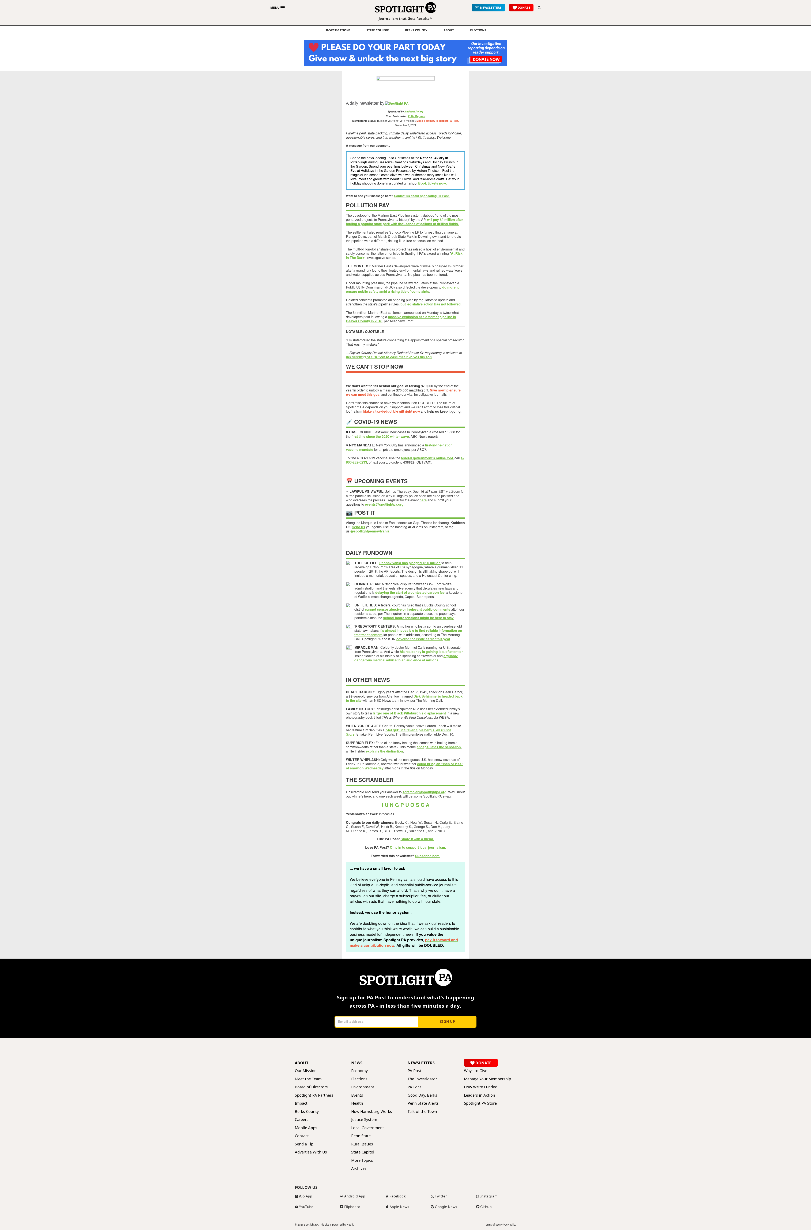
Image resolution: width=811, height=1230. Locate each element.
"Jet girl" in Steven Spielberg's (398, 732)
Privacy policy (508, 1224)
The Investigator (422, 1079)
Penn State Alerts (423, 1103)
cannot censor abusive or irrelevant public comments (407, 609)
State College (377, 30)
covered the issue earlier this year (423, 638)
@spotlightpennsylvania (369, 531)
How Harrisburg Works (371, 1111)
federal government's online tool (427, 458)
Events (357, 1095)
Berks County (416, 30)
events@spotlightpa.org (384, 504)
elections (478, 30)
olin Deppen (417, 116)
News (357, 1062)
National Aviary (413, 111)
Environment (362, 1087)
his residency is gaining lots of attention (432, 651)
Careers (301, 1119)
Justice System (364, 1119)
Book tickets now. (432, 183)
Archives (358, 1168)
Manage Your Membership (487, 1079)
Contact (302, 1135)
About (449, 30)
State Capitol (362, 1152)
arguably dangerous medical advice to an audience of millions (406, 657)
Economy (359, 1070)
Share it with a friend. (417, 838)
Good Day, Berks (422, 1095)
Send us (358, 526)
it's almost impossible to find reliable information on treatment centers (408, 632)
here (423, 500)
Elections (359, 1079)
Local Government (367, 1127)
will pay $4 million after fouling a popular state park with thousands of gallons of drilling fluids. (404, 221)
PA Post (414, 1070)
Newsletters (421, 1062)
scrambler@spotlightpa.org (424, 791)
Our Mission (306, 1070)
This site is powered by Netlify (336, 1224)
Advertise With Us (311, 1152)
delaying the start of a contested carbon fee (410, 592)
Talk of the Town (422, 1111)
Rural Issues (362, 1144)
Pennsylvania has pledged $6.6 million (410, 562)
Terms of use (492, 1224)
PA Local (415, 1087)
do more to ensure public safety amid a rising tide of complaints (403, 289)
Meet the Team (308, 1079)
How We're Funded (480, 1087)
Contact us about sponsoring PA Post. (422, 196)
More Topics (362, 1160)
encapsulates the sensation (439, 746)
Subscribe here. (427, 855)
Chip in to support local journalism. (418, 847)
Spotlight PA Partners (314, 1095)
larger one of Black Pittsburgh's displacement (409, 713)
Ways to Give (475, 1070)
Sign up (447, 1021)
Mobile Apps (306, 1127)
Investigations (338, 30)
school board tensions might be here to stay (418, 617)
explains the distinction (384, 751)
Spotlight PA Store (480, 1103)
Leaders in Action (479, 1095)
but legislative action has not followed (430, 304)
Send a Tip (304, 1144)
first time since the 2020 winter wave (380, 436)
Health (357, 1103)
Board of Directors (311, 1087)
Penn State (361, 1135)
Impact (301, 1103)
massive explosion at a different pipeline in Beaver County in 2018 (401, 318)
